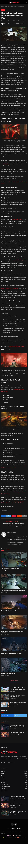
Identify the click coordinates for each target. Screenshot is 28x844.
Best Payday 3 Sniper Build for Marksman (11, 653)
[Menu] (2, 2)
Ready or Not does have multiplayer (9, 288)
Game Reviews (5, 784)
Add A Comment (14, 680)
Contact (19, 828)
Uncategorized (4, 791)
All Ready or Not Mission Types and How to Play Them (20, 525)
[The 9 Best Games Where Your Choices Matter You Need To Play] (5, 727)
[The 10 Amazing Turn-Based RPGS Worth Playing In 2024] (5, 813)
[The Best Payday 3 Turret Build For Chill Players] (14, 581)
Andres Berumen (8, 23)
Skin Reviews (5, 788)
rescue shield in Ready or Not (19, 260)
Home (2, 6)
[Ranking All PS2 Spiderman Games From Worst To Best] (5, 697)
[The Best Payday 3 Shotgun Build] (14, 602)
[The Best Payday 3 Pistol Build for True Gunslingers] (14, 559)
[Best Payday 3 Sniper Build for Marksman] (14, 644)
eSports (4, 777)
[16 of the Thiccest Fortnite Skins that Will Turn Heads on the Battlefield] (5, 689)
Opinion (4, 780)
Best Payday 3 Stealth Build (8, 673)
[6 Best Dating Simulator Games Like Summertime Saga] (5, 704)
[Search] (26, 2)
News (2, 775)
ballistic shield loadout (17, 219)
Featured (3, 771)
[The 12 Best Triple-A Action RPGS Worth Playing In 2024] (5, 734)
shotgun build (6, 164)
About (8, 828)
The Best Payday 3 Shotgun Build (9, 610)
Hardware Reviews (6, 786)
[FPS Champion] (14, 2)
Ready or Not (5, 510)
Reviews (3, 782)
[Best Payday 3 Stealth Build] (14, 665)
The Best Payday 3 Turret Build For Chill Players (13, 590)
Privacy (13, 828)
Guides (3, 9)
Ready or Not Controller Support (16, 346)
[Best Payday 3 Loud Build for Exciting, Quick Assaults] (14, 622)
